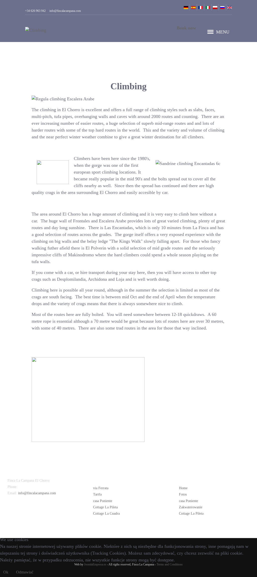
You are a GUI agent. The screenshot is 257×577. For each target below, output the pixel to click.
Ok (5, 572)
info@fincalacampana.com (37, 493)
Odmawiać (24, 572)
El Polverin (96, 248)
